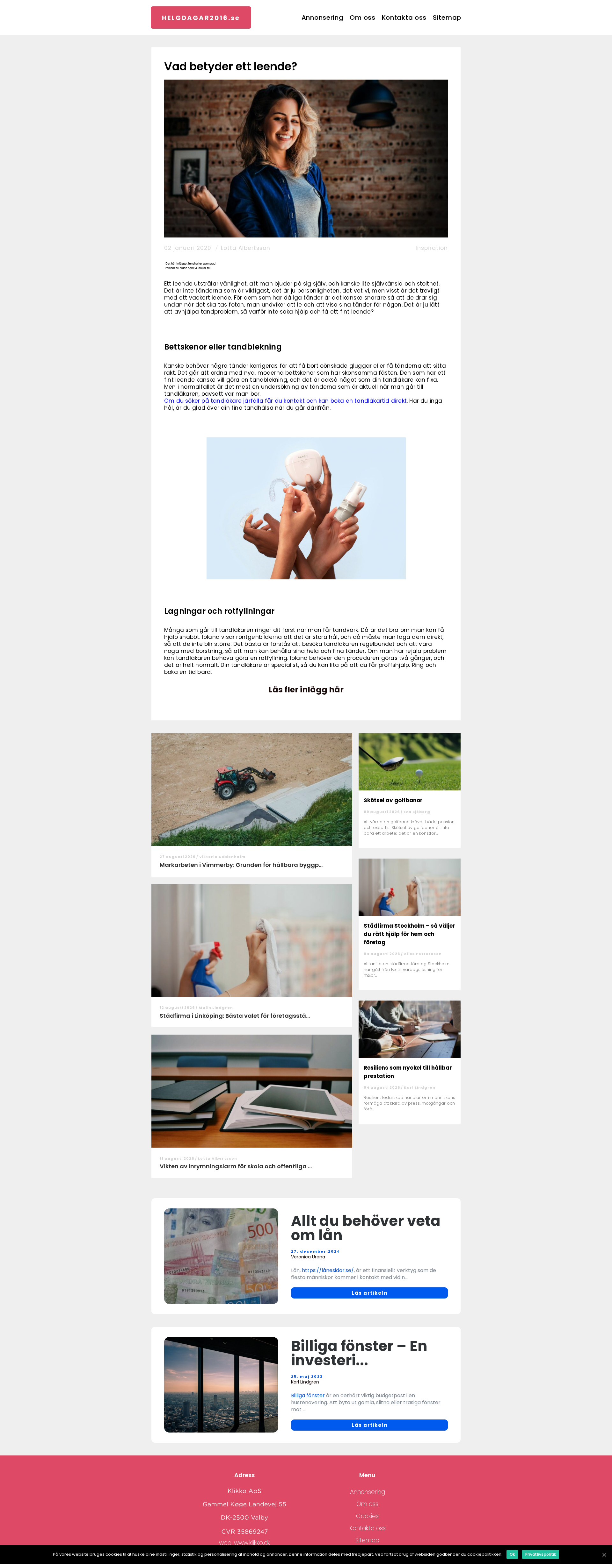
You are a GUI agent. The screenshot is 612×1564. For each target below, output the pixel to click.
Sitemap (447, 17)
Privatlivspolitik (540, 1554)
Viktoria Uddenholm (222, 856)
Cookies (367, 1516)
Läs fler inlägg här (306, 690)
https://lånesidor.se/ (328, 1270)
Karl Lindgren (419, 1087)
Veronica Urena (308, 1257)
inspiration (432, 248)
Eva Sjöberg (417, 811)
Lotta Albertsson (245, 248)
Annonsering (323, 17)
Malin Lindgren (216, 1007)
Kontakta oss (404, 17)
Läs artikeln (369, 1293)
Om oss (362, 17)
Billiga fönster (308, 1395)
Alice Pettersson (423, 953)
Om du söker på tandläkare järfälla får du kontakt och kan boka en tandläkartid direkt (285, 400)
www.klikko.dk (252, 1543)
